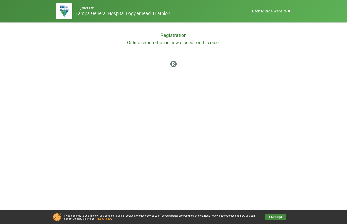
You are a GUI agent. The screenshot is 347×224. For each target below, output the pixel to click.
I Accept (275, 217)
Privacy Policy (103, 218)
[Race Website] (65, 11)
